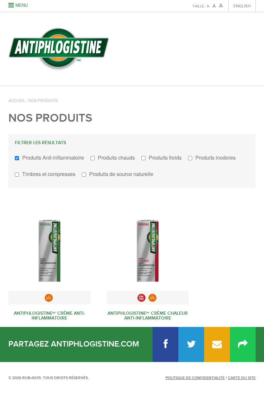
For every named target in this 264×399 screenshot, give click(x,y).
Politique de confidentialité (195, 378)
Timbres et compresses (48, 174)
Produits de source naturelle (121, 174)
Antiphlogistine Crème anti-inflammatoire (49, 315)
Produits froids (165, 157)
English (241, 6)
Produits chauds (116, 157)
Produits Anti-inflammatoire (53, 157)
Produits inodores (215, 157)
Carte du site (242, 378)
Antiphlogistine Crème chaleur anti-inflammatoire (148, 315)
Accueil (16, 100)
